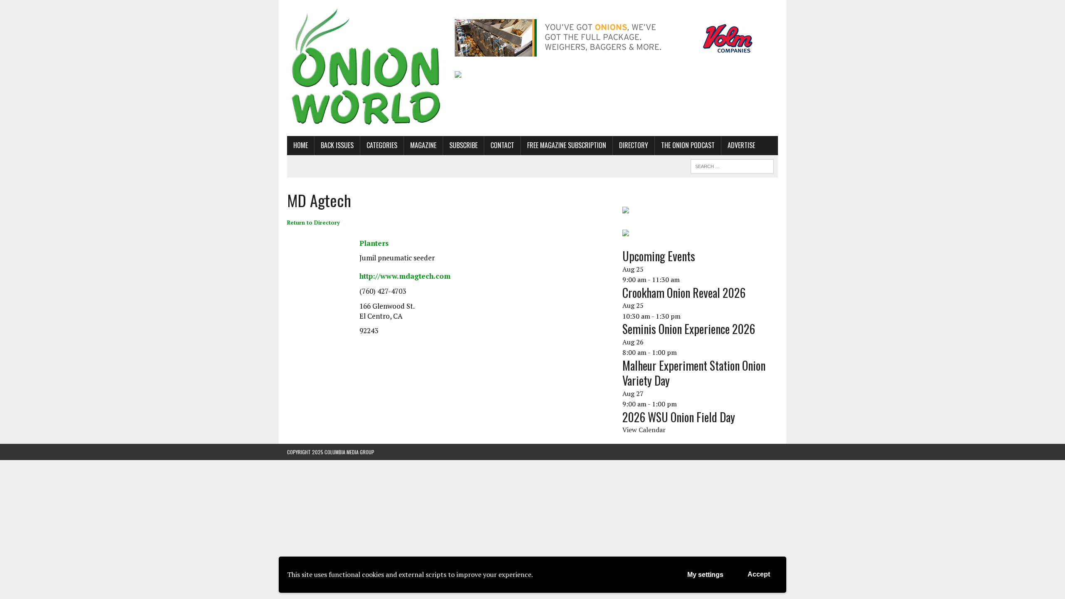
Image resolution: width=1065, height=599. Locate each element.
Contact (502, 145)
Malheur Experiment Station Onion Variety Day (693, 373)
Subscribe (463, 145)
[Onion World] (365, 68)
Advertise (741, 145)
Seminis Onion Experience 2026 (688, 328)
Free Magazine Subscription (566, 145)
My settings (705, 574)
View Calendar (644, 429)
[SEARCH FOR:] (732, 165)
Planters (374, 243)
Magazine (423, 145)
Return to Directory (313, 222)
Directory (633, 145)
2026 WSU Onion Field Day (678, 417)
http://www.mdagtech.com (405, 276)
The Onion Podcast (688, 145)
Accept (759, 574)
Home (300, 145)
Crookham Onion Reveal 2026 (684, 292)
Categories (382, 145)
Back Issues (337, 145)
